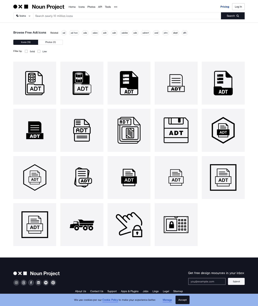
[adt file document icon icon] (129, 177)
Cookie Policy (110, 299)
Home (72, 6)
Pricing (224, 6)
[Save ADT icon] (176, 130)
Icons (81, 6)
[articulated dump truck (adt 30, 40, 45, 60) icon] (81, 224)
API (100, 6)
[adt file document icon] (223, 130)
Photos (91, 6)
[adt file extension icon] (81, 177)
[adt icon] (34, 83)
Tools (108, 6)
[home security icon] (176, 224)
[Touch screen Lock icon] (129, 224)
